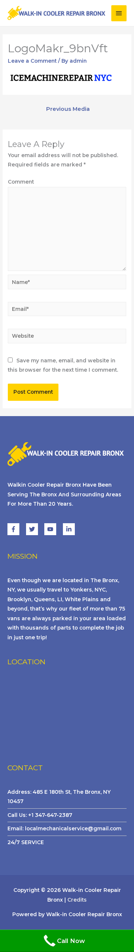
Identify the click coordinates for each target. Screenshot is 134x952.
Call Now (71, 941)
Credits (77, 900)
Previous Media (68, 109)
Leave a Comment (32, 61)
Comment (21, 182)
